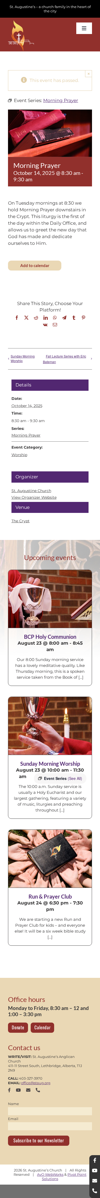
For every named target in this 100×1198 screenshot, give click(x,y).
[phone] (38, 1090)
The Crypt (20, 521)
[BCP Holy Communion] (50, 599)
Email (13, 1119)
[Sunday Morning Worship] (50, 726)
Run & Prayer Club (50, 896)
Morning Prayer (26, 435)
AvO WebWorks (50, 1174)
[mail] (28, 1090)
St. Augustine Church (31, 490)
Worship (19, 454)
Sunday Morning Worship (23, 358)
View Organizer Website (34, 497)
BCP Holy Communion (50, 636)
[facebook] (9, 1090)
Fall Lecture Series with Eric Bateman (64, 359)
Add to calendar (34, 265)
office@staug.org (35, 1083)
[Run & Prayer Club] (50, 859)
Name (13, 1104)
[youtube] (18, 1090)
